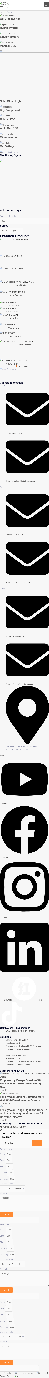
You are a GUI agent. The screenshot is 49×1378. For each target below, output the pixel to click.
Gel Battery (7, 146)
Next (26, 366)
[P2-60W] (4, 336)
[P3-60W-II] (5, 318)
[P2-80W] (4, 327)
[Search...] (18, 1143)
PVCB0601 (11, 309)
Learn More (5, 1090)
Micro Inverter (8, 137)
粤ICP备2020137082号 (13, 1126)
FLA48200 (17, 256)
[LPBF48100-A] (8, 246)
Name (3, 1154)
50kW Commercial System (17, 1040)
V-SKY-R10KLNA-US (25, 282)
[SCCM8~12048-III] (5, 296)
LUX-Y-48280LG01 (27, 341)
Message (4, 1193)
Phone (3, 1167)
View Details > (22, 285)
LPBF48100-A (22, 240)
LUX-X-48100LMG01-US (16, 361)
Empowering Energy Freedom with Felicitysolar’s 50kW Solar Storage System (21, 1084)
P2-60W (11, 333)
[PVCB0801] (3, 304)
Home (2, 12)
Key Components (10, 110)
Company (4, 1179)
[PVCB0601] (3, 310)
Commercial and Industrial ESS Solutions (23, 1046)
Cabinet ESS (7, 119)
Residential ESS (13, 1043)
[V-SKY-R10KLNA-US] (8, 285)
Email (2, 1160)
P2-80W (11, 325)
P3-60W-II (14, 315)
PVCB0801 (11, 302)
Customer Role (6, 1184)
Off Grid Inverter (10, 18)
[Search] (37, 1143)
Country (3, 1173)
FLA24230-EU (19, 269)
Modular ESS (8, 45)
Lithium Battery (9, 36)
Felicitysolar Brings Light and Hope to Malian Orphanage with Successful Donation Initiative (23, 1113)
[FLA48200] (6, 261)
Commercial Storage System (18, 1049)
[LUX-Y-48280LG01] (9, 349)
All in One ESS (9, 128)
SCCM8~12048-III (17, 292)
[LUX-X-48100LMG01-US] (3, 362)
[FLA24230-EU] (6, 273)
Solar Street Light (11, 101)
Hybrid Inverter (9, 27)
